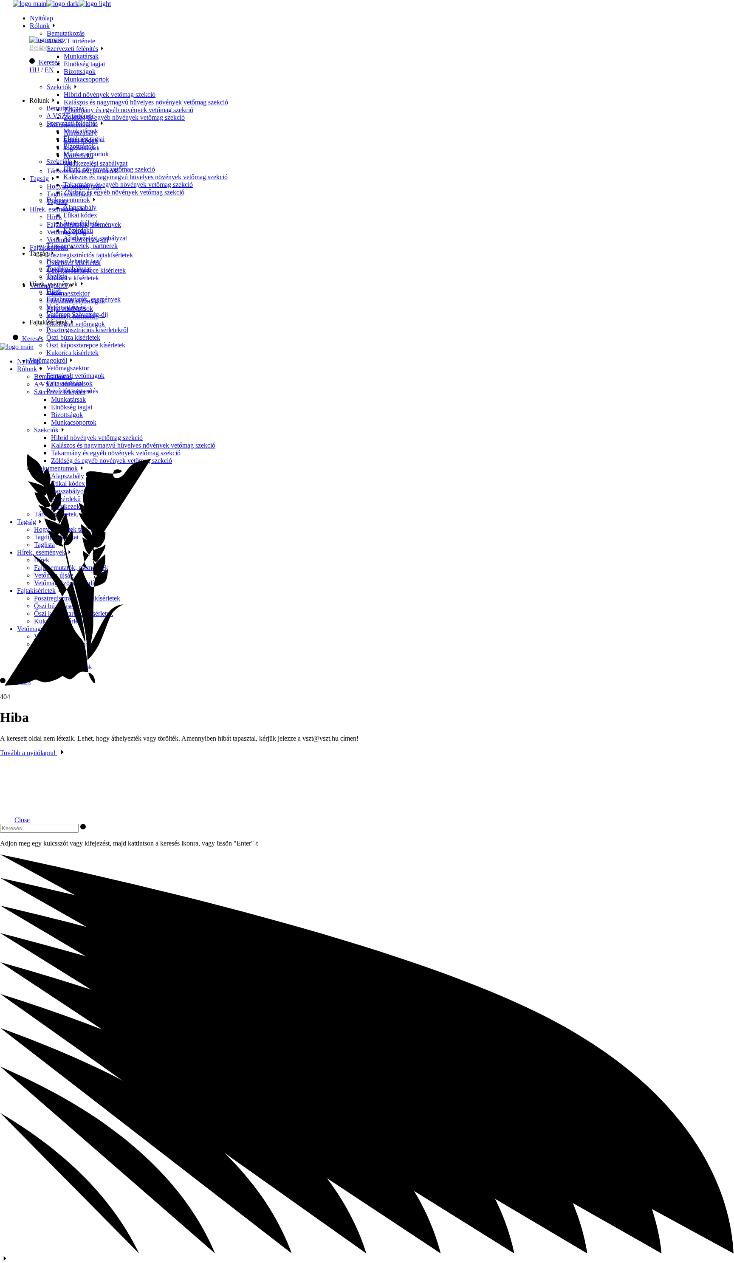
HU (34, 69)
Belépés (40, 47)
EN (49, 69)
